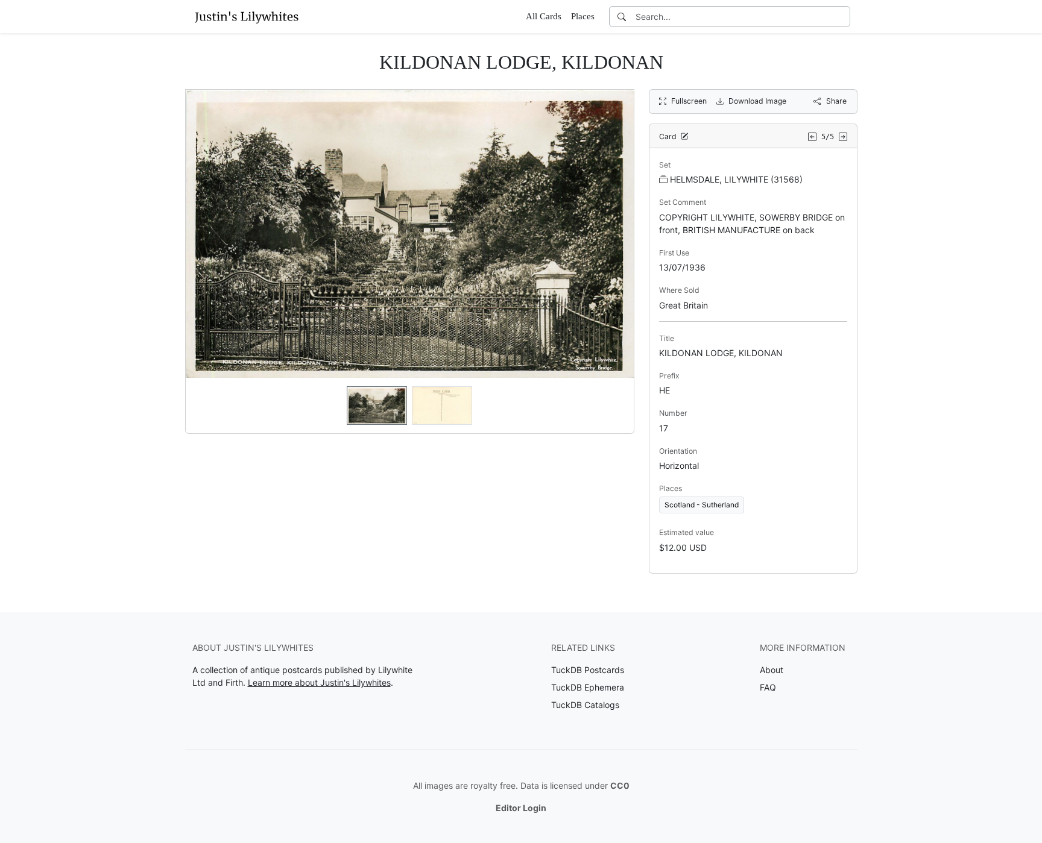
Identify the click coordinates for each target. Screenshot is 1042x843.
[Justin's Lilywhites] (246, 16)
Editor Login (521, 808)
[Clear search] (842, 17)
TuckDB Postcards (587, 670)
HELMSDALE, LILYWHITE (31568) (736, 179)
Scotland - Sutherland (702, 504)
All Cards (543, 16)
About (771, 670)
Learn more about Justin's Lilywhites (319, 682)
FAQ (768, 687)
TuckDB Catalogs (585, 705)
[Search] (622, 17)
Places (583, 16)
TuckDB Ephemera (587, 687)
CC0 (620, 785)
